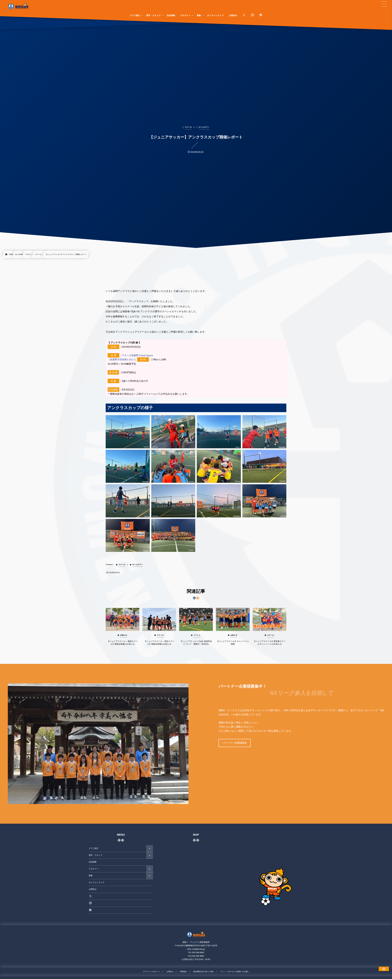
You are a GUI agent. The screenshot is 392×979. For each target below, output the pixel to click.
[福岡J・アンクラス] (18, 6)
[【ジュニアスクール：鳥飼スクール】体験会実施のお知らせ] (122, 619)
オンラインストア (96, 882)
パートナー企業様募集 (234, 743)
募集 (91, 876)
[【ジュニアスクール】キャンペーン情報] (233, 619)
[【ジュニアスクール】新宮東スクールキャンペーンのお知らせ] (269, 619)
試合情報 (92, 862)
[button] (384, 4)
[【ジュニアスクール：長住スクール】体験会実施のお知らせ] (159, 619)
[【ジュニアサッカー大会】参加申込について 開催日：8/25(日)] (196, 619)
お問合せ (93, 889)
